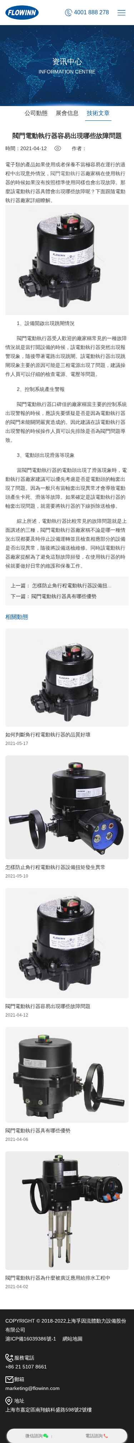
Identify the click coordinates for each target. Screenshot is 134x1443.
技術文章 (98, 113)
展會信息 (67, 113)
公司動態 (36, 113)
